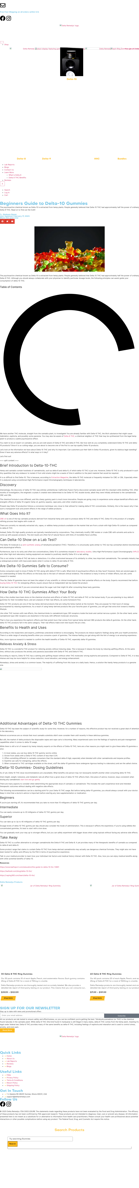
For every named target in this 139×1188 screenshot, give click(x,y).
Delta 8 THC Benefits (17, 177)
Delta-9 (46, 159)
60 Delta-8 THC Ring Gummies (106, 974)
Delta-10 (72, 79)
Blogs (6, 167)
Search (12, 1144)
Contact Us (9, 170)
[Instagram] (8, 18)
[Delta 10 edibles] (21, 669)
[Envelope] (2, 5)
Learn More (9, 172)
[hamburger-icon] (2, 42)
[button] (2, 221)
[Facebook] (2, 18)
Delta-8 (21, 159)
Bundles (122, 159)
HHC (97, 159)
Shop (6, 44)
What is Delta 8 (15, 175)
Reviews (7, 180)
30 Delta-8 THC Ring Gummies (16, 974)
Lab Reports (9, 164)
